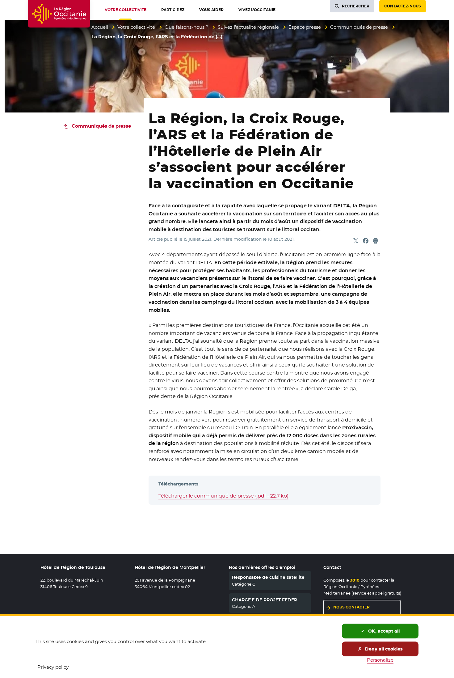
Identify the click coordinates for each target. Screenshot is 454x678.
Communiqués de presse (359, 27)
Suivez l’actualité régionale (248, 27)
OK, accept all (383, 631)
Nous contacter (351, 607)
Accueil (99, 27)
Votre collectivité (136, 27)
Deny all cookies (383, 649)
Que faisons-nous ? (186, 27)
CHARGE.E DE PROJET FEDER (264, 600)
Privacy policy (53, 667)
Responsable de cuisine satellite (268, 577)
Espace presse (304, 27)
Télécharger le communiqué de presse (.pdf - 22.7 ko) (223, 496)
